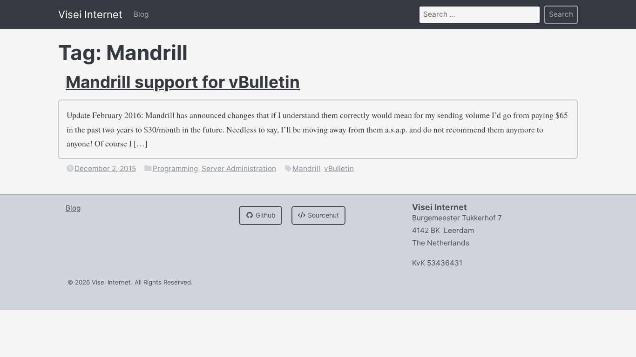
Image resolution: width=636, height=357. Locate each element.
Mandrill (306, 168)
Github (265, 215)
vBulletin (339, 168)
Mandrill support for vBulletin (183, 82)
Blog (141, 14)
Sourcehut (322, 215)
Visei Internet (90, 14)
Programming (175, 168)
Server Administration (239, 168)
